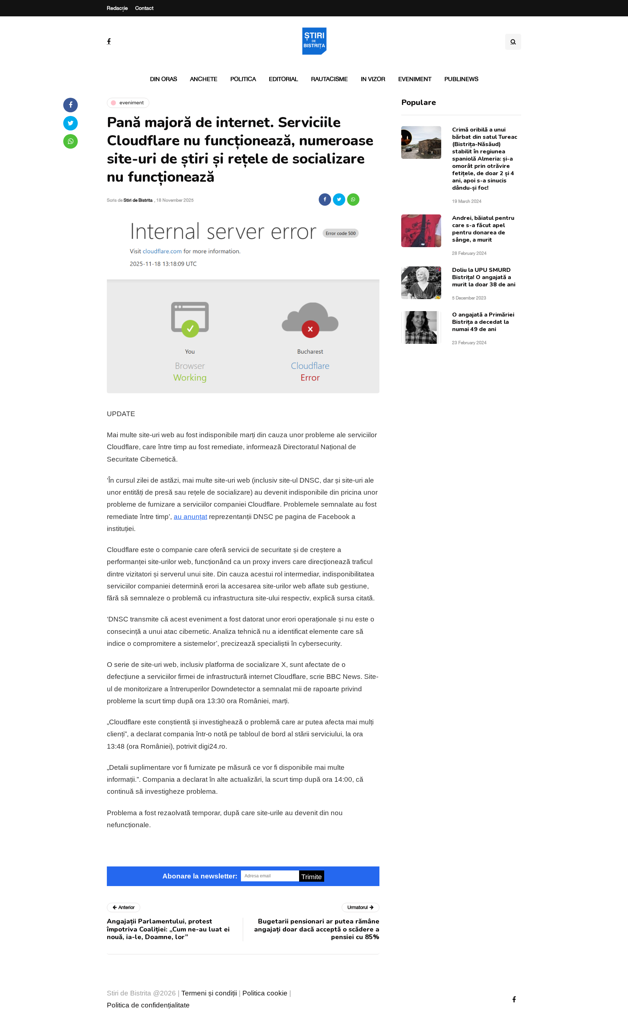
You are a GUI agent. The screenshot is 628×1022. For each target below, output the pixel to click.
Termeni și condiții (209, 993)
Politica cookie (264, 993)
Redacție (117, 8)
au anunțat (190, 516)
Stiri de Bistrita (138, 200)
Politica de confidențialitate (148, 1005)
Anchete (203, 79)
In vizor (373, 79)
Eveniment (414, 79)
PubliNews (461, 79)
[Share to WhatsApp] (353, 199)
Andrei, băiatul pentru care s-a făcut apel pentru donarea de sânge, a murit (483, 229)
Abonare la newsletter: (199, 876)
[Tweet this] (339, 199)
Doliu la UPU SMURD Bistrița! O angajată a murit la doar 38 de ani (483, 277)
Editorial (283, 79)
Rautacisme (329, 79)
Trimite (311, 877)
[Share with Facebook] (325, 199)
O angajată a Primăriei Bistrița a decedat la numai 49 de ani (483, 322)
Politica (243, 79)
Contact (144, 8)
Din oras (163, 79)
